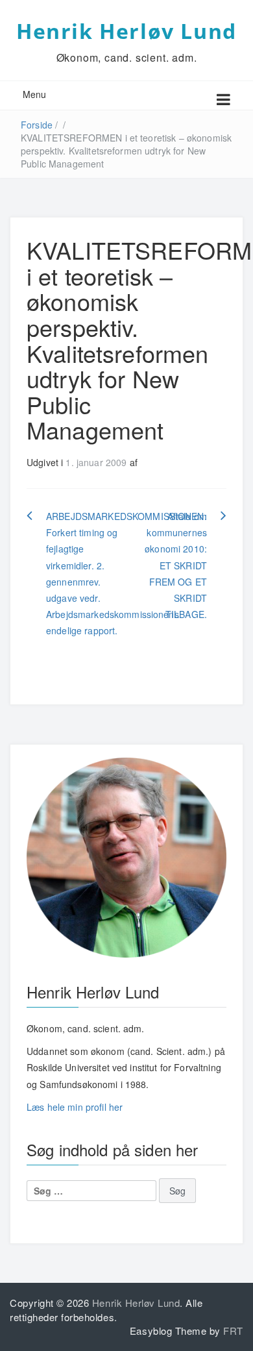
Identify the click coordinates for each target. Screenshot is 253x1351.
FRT (233, 1330)
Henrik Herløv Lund (126, 31)
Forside (37, 124)
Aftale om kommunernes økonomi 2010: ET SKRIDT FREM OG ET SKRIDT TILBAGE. (176, 565)
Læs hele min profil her (75, 1106)
